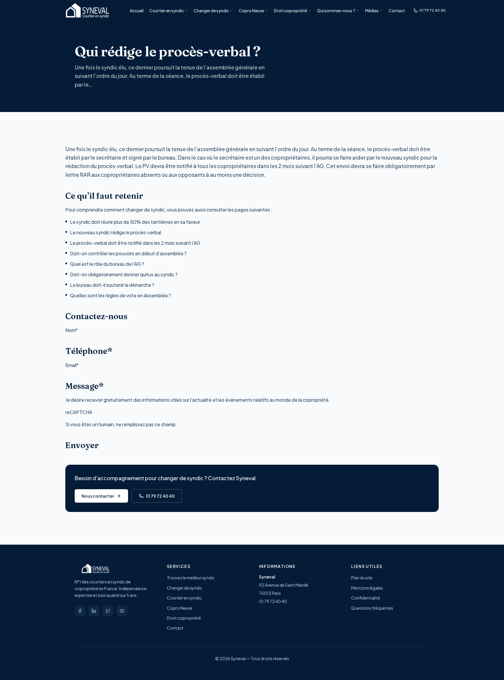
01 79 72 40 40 (432, 10)
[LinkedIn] (94, 611)
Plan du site (361, 577)
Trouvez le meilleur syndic (191, 577)
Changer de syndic (211, 10)
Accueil (137, 10)
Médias (372, 10)
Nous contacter (98, 496)
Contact (396, 10)
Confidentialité (365, 597)
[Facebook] (80, 611)
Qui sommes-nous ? (336, 10)
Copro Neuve (251, 10)
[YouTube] (122, 611)
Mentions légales (367, 587)
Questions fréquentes (372, 608)
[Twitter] (108, 611)
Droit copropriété (290, 10)
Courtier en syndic (166, 10)
